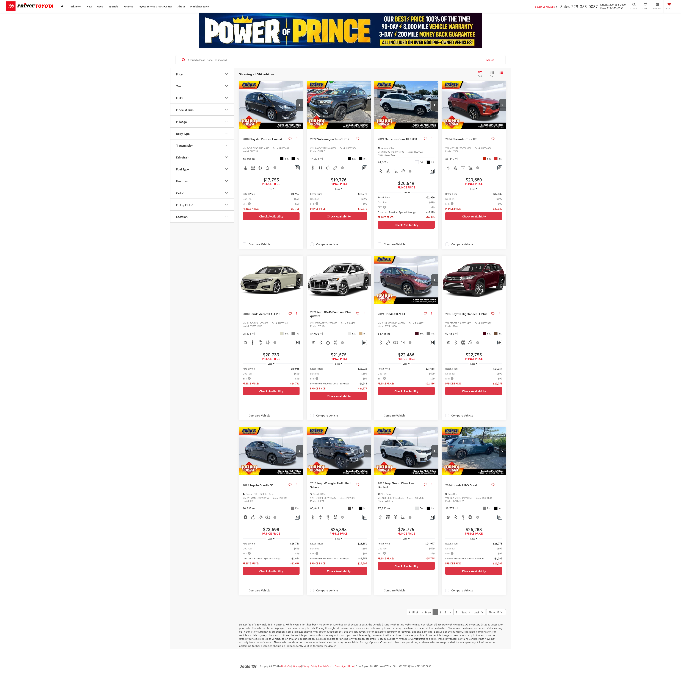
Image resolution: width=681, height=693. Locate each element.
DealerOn (286, 665)
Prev (427, 612)
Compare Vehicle (259, 244)
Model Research (199, 6)
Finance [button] (128, 6)
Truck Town (74, 6)
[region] (271, 201)
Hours (351, 665)
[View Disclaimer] (275, 167)
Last (477, 612)
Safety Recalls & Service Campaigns (329, 665)
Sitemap (296, 665)
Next (465, 612)
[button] (299, 105)
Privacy (305, 665)
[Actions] (296, 139)
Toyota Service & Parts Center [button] (155, 6)
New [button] (89, 6)
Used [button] (100, 6)
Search (490, 59)
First (414, 612)
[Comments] (297, 167)
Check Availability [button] (271, 216)
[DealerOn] (248, 666)
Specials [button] (113, 6)
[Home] (62, 6)
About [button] (181, 6)
